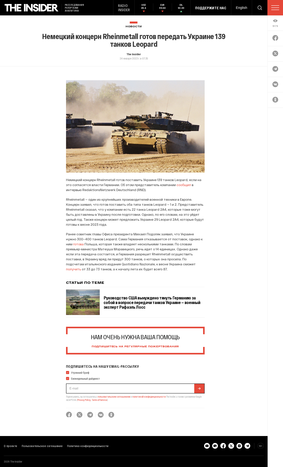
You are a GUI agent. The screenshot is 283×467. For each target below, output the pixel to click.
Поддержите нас (210, 8)
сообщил (184, 185)
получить (73, 269)
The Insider (133, 54)
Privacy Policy (84, 399)
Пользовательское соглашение (42, 446)
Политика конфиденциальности (88, 446)
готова (78, 244)
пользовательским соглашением (114, 396)
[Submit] (199, 388)
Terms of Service (99, 399)
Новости (134, 27)
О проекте (10, 446)
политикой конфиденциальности (149, 396)
